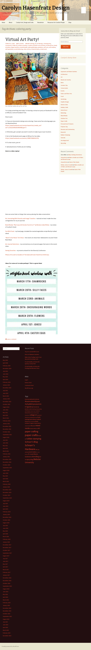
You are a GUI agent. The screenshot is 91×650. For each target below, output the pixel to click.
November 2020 (7, 462)
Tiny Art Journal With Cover (32, 351)
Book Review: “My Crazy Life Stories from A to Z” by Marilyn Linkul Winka (27, 225)
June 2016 (5, 591)
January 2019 (6, 514)
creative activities (22, 45)
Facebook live (49, 45)
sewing (26, 452)
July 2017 (5, 558)
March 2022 (6, 418)
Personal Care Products (67, 124)
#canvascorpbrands (29, 399)
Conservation (64, 88)
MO (39, 428)
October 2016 (6, 583)
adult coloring (30, 43)
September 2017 (7, 553)
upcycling (30, 459)
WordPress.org (29, 388)
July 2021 (5, 440)
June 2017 (5, 561)
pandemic (40, 47)
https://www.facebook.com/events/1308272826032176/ (22, 138)
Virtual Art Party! (22, 39)
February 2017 (6, 572)
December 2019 (7, 489)
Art (18, 43)
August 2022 (6, 407)
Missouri (33, 425)
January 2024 (6, 385)
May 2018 (5, 531)
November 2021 (7, 429)
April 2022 (5, 415)
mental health (23, 47)
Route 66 (63, 132)
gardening (35, 417)
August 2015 (6, 619)
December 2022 (7, 401)
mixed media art (34, 428)
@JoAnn (27, 409)
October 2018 (6, 520)
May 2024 (5, 377)
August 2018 (6, 523)
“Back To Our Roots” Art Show (14, 238)
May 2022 (5, 412)
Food (62, 96)
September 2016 (7, 586)
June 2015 (5, 624)
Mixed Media (64, 115)
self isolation (52, 47)
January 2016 (6, 605)
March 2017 (6, 569)
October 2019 (6, 495)
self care (46, 47)
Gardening (63, 99)
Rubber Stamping (65, 135)
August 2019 (6, 500)
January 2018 (6, 542)
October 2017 (6, 550)
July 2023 (5, 390)
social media (32, 452)
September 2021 (7, 434)
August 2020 (6, 470)
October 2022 (6, 404)
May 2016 (5, 594)
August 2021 (6, 437)
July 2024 (5, 371)
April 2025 (5, 363)
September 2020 (7, 467)
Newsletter (40, 22)
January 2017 (6, 575)
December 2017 (7, 545)
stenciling (35, 456)
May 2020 (5, 476)
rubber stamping (33, 438)
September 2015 (7, 616)
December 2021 (7, 426)
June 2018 (5, 528)
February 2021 (6, 454)
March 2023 (6, 396)
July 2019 (5, 503)
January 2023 (6, 399)
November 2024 (7, 368)
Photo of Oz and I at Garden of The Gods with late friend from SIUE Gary (27, 255)
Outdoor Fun (64, 118)
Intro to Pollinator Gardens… (32, 354)
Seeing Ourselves (10, 250)
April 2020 (5, 478)
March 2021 (6, 451)
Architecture (64, 74)
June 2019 (5, 506)
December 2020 (7, 459)
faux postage (30, 417)
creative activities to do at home (36, 45)
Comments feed (29, 385)
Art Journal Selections (12, 244)
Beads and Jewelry (66, 80)
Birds (62, 82)
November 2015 (7, 611)
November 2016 (7, 580)
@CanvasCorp (35, 407)
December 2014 (7, 635)
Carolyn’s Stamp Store (68, 57)
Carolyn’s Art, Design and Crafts (25, 22)
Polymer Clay (64, 126)
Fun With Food (9, 231)
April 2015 (5, 627)
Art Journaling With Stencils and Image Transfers (20, 218)
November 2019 (7, 492)
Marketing (63, 113)
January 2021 (6, 456)
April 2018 (5, 534)
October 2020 (6, 465)
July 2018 (5, 525)
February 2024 (6, 382)
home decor (32, 419)
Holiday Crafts (64, 107)
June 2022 (5, 410)
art (35, 43)
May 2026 (5, 360)
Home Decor (64, 110)
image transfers (15, 47)
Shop (69, 22)
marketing (33, 421)
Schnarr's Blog (31, 442)
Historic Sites (64, 104)
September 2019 (7, 498)
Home (3, 22)
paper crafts (31, 435)
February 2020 (6, 484)
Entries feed (28, 382)
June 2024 (5, 374)
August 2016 (6, 589)
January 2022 (6, 423)
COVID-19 (14, 45)
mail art (39, 419)
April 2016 (5, 597)
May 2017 (5, 564)
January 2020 (6, 487)
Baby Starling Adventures (75, 155)
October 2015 (6, 613)
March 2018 (6, 536)
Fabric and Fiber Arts (66, 93)
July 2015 (5, 622)
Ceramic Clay (64, 85)
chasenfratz (64, 157)
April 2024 (5, 379)
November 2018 (7, 517)
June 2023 (5, 393)
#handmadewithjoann (32, 401)
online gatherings (32, 47)
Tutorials (63, 137)
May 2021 (5, 445)
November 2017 (7, 547)
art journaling (39, 409)
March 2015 (6, 630)
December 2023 (7, 388)
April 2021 (5, 448)
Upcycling (63, 143)
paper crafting (31, 431)
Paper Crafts (64, 121)
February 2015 (6, 633)
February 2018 (6, 539)
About (10, 22)
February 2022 (6, 421)
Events (22, 43)
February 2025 (6, 366)
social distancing (18, 49)
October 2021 (6, 432)
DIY (36, 415)
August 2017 (6, 556)
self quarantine (9, 49)
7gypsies (29, 407)
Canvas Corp (32, 411)
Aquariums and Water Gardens (69, 71)
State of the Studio (74, 162)
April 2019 (5, 509)
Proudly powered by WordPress (10, 646)
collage (32, 415)
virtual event (43, 49)
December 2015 (7, 608)
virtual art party (35, 49)
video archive (27, 49)
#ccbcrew (37, 399)
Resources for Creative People (56, 22)
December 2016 (7, 578)
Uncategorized (65, 140)
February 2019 (6, 512)
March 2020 (6, 481)
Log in (26, 380)
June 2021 (5, 443)
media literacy (37, 423)
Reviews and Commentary (68, 129)
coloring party (47, 43)
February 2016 (6, 602)
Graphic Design (65, 102)
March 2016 (6, 600)
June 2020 (5, 473)
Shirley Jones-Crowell (66, 165)
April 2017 (5, 567)
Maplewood (27, 421)
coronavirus (8, 45)
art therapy (40, 43)
